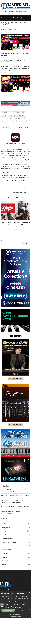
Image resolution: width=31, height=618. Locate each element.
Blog (16, 523)
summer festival (9, 22)
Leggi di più (13, 601)
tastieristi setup (18, 118)
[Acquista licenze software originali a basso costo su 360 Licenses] (15, 249)
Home (2, 22)
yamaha (13, 121)
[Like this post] (15, 127)
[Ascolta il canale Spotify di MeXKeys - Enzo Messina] (24, 180)
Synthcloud (16, 564)
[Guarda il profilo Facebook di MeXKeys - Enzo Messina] (9, 180)
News (16, 546)
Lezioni (16, 534)
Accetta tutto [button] (8, 610)
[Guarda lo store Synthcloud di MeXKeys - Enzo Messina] (21, 180)
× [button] (29, 592)
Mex (23, 112)
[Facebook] (13, 17)
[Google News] (21, 17)
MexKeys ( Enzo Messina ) (9, 29)
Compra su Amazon (16, 378)
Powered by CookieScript (15, 616)
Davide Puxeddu (16, 527)
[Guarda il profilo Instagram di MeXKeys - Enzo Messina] (12, 180)
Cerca (2, 240)
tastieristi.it (5, 121)
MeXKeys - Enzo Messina (14, 60)
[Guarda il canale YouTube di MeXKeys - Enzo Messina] (15, 180)
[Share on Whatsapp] (23, 127)
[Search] (26, 17)
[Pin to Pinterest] (21, 127)
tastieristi (21, 115)
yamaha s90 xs (21, 121)
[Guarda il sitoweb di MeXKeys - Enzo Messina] (7, 180)
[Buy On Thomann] (15, 309)
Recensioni (16, 553)
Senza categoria (16, 560)
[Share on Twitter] (19, 127)
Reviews (16, 557)
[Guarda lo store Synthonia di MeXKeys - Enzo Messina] (18, 180)
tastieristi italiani (7, 118)
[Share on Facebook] (17, 127)
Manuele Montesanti (16, 538)
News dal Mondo (16, 549)
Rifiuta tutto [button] (22, 610)
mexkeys (4, 115)
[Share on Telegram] (25, 127)
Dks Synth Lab (16, 531)
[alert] (15, 604)
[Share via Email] (27, 127)
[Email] (17, 17)
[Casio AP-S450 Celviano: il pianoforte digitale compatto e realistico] (15, 210)
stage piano (12, 115)
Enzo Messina (5, 112)
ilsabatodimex (15, 112)
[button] (15, 83)
